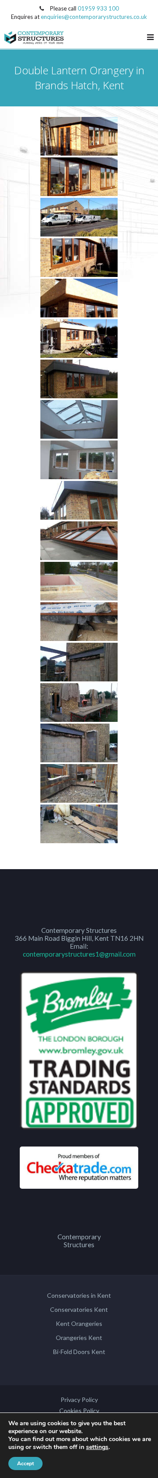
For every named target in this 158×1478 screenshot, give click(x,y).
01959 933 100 (98, 8)
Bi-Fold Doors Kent (79, 1351)
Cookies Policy (79, 1410)
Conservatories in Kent (79, 1295)
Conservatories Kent (79, 1309)
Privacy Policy (79, 1399)
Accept (25, 1463)
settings (97, 1447)
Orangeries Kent (79, 1337)
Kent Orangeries (79, 1323)
